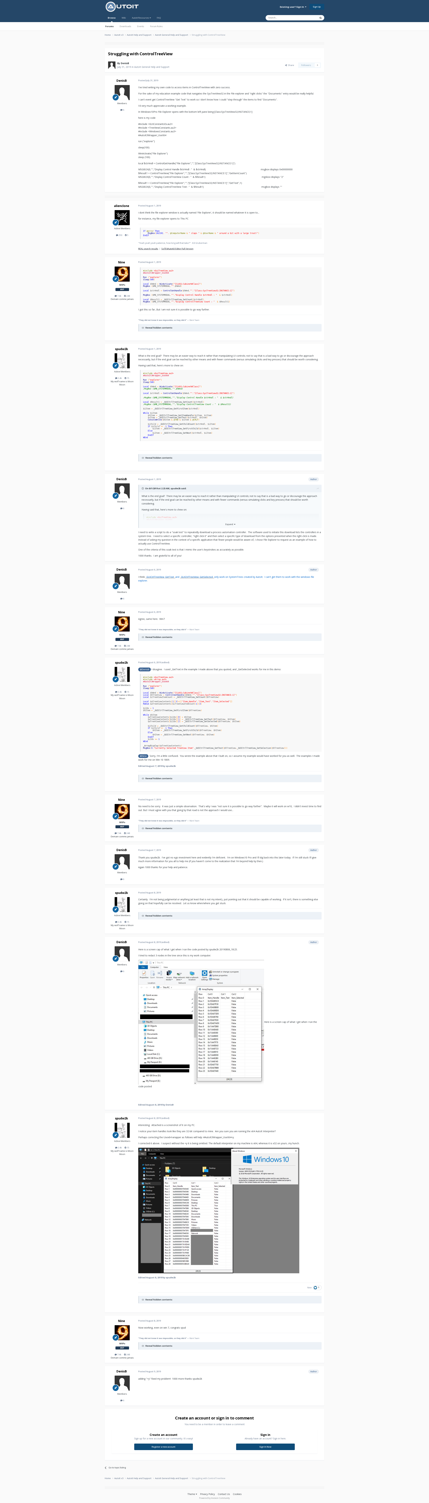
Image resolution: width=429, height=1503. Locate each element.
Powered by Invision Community (214, 1498)
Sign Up (317, 6)
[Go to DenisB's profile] (111, 65)
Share (290, 65)
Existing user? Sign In (292, 6)
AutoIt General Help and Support (151, 66)
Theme (191, 1494)
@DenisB (144, 669)
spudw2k (121, 349)
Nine (121, 262)
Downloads (125, 26)
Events (140, 26)
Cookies (237, 1494)
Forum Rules (156, 26)
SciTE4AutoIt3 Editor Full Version (177, 248)
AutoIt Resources (141, 17)
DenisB (125, 63)
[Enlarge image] (201, 1021)
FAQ (159, 17)
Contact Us (224, 1494)
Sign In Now (265, 1446)
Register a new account (163, 1446)
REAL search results (148, 248)
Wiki (124, 17)
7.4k (119, 295)
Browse (112, 17)
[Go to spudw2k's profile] (122, 360)
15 (127, 378)
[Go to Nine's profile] (122, 274)
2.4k (119, 378)
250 (120, 235)
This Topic (307, 17)
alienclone (121, 206)
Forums (109, 26)
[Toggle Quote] (143, 488)
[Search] (320, 17)
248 (128, 295)
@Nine (143, 756)
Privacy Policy (207, 1494)
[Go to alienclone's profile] (122, 217)
